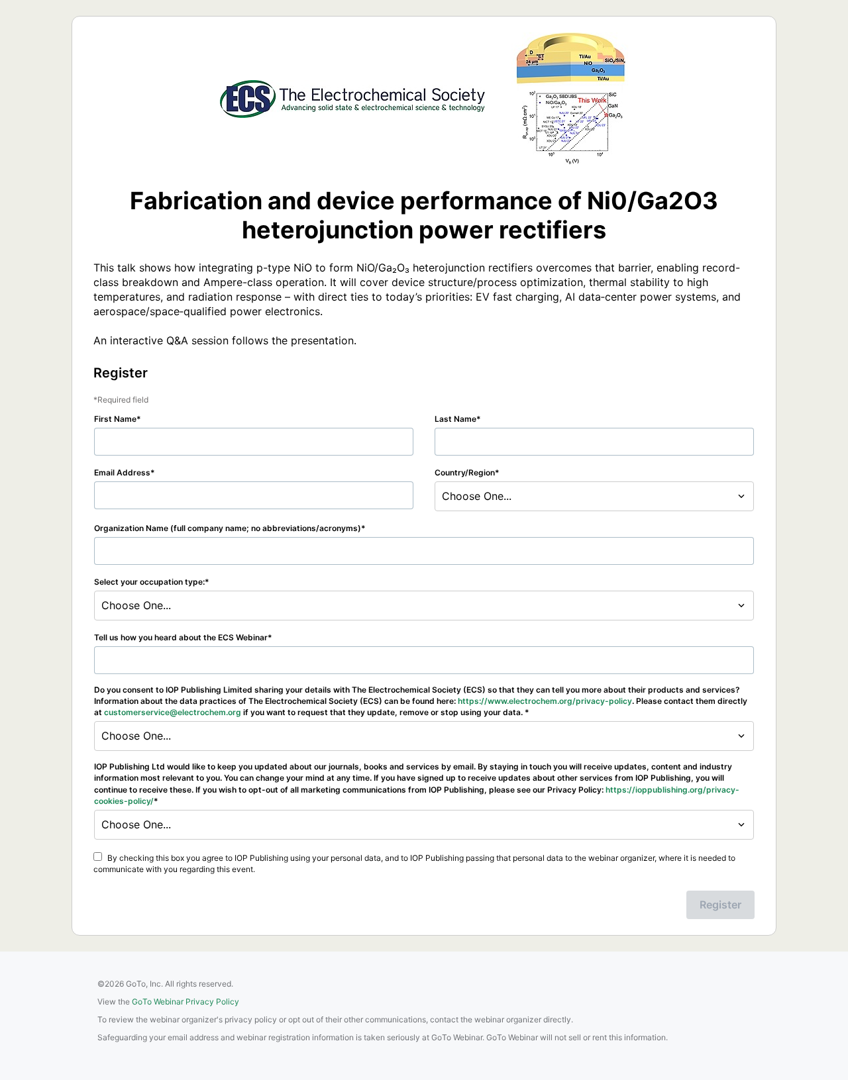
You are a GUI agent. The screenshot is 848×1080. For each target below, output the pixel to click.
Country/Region (465, 472)
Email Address (122, 472)
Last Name (455, 419)
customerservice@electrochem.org (172, 712)
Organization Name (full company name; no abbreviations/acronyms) (227, 528)
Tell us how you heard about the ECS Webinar (181, 637)
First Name (115, 419)
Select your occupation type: (149, 582)
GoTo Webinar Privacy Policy (185, 1001)
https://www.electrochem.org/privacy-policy (545, 701)
